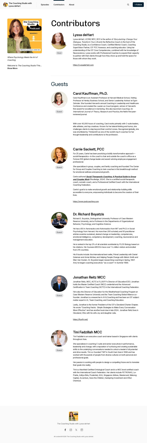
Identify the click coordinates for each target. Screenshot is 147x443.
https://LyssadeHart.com (83, 65)
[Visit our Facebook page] (65, 430)
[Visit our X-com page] (76, 430)
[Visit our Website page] (82, 430)
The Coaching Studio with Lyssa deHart (20, 4)
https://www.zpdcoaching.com (86, 201)
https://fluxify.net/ (80, 319)
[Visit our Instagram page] (71, 430)
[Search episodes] (128, 4)
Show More (12, 68)
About (71, 4)
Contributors (59, 4)
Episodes (45, 4)
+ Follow (138, 4)
